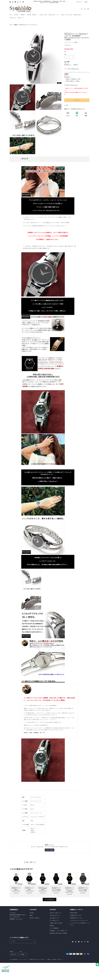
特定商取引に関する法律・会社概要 (58, 933)
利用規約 (49, 959)
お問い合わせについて (55, 915)
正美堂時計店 (15, 959)
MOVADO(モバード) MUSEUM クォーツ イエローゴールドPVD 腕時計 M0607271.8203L (69, 890)
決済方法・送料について (55, 913)
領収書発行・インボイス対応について (59, 930)
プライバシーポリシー (23, 959)
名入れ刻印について (54, 918)
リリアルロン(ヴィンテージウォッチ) (78, 920)
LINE (77, 115)
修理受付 (52, 925)
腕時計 (16, 24)
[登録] (34, 941)
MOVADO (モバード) (24, 24)
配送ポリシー (60, 959)
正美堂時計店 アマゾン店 (76, 918)
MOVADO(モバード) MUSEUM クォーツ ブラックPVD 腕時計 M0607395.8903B (56, 889)
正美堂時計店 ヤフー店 (75, 915)
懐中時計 (32, 913)
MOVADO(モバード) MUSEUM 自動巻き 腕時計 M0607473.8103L (42, 889)
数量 (65, 54)
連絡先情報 (54, 959)
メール (68, 115)
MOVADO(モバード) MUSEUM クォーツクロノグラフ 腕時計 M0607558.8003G (83, 889)
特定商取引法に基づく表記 (34, 959)
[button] (16, 14)
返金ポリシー (43, 959)
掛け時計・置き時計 (34, 918)
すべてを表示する (49, 899)
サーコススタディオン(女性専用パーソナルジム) (79, 923)
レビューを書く (49, 850)
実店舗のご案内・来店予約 (56, 923)
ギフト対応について (54, 920)
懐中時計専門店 (73, 913)
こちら (77, 69)
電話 (86, 115)
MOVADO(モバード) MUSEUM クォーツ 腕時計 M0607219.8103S (29, 889)
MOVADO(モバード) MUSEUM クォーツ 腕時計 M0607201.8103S (16, 889)
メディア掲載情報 (54, 928)
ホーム (11, 24)
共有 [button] (67, 105)
